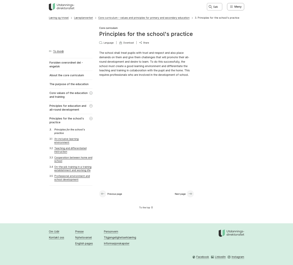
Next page (180, 194)
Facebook (202, 256)
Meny (238, 6)
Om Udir (54, 231)
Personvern (111, 231)
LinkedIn (220, 256)
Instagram (238, 256)
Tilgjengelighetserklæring (120, 237)
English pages (84, 243)
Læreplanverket (83, 17)
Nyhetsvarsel (83, 237)
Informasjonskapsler (116, 243)
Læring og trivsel (59, 17)
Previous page (114, 194)
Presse (79, 231)
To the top (144, 207)
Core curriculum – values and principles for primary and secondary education (144, 17)
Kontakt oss (56, 237)
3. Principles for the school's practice (217, 17)
